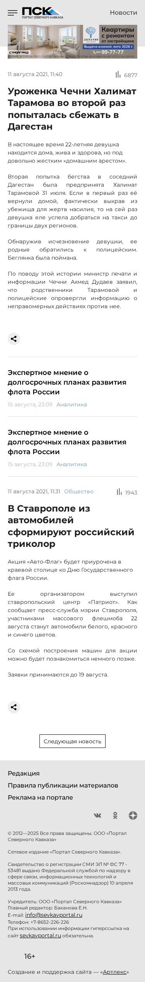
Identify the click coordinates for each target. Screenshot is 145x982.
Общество (79, 491)
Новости (123, 12)
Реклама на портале (40, 797)
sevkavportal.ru (40, 935)
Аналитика (71, 404)
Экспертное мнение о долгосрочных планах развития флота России (67, 382)
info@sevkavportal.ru (53, 914)
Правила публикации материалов (63, 785)
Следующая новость (72, 741)
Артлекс (114, 971)
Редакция (24, 773)
